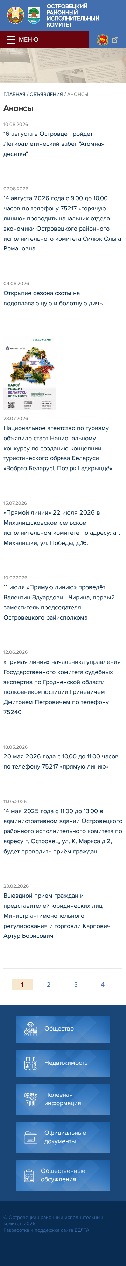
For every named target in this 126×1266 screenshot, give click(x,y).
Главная (15, 94)
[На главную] (15, 15)
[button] (12, 39)
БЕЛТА (82, 1230)
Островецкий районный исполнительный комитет (73, 15)
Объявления (46, 94)
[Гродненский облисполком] (107, 39)
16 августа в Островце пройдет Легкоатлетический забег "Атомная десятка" (54, 144)
